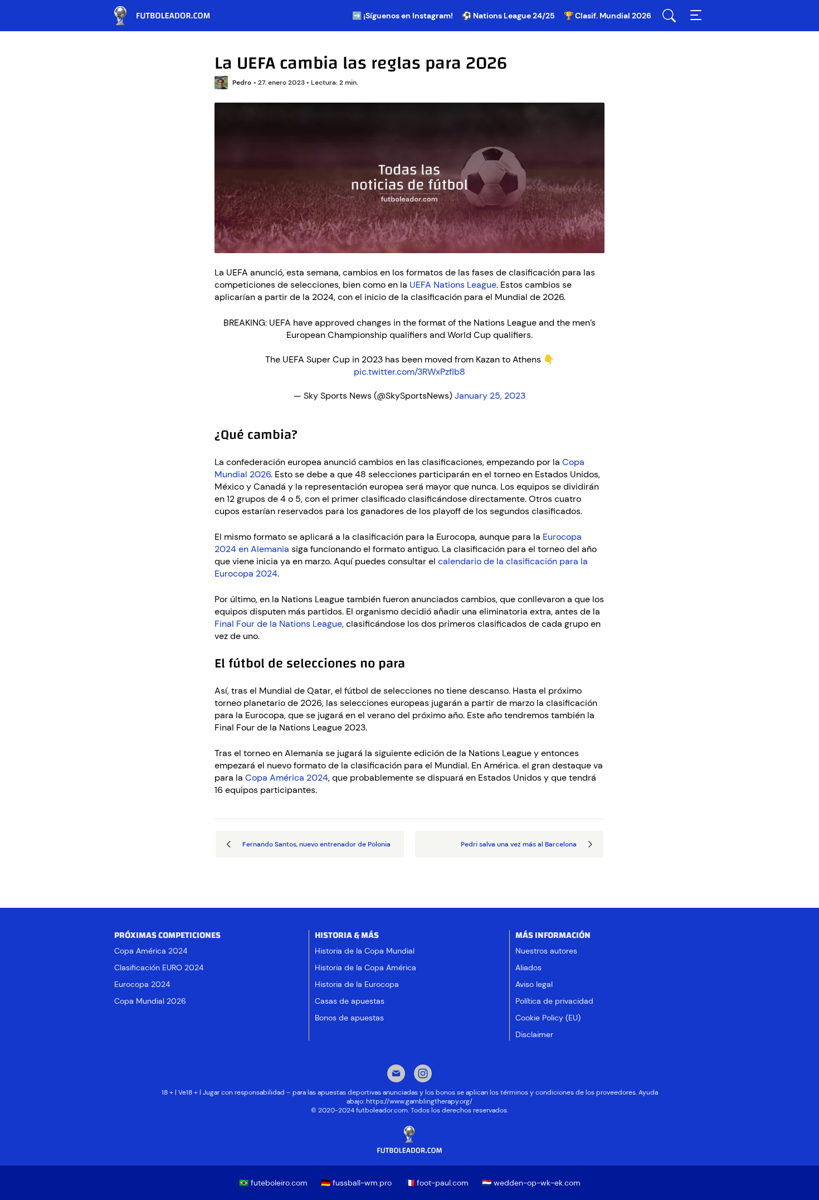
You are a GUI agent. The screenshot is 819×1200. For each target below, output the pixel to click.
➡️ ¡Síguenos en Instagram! (402, 16)
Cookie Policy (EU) (548, 1018)
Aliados (528, 967)
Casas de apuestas (349, 1001)
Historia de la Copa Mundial (365, 951)
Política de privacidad (554, 1001)
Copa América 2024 (286, 777)
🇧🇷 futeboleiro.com (273, 1183)
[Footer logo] (409, 1140)
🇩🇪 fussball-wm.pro (356, 1183)
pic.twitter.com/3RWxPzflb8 (409, 372)
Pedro (241, 82)
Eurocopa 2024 (142, 984)
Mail (396, 1074)
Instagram (423, 1074)
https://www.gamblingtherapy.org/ (419, 1101)
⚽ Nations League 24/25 (508, 16)
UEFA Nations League (453, 285)
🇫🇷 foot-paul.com (437, 1183)
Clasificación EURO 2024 (158, 967)
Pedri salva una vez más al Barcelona (519, 844)
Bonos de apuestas (349, 1018)
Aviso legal (534, 984)
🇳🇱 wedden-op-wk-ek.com (531, 1183)
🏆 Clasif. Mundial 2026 (607, 16)
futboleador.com (170, 15)
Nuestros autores (546, 951)
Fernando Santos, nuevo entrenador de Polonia (316, 844)
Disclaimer (534, 1034)
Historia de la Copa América (365, 967)
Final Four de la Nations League (278, 624)
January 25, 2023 (490, 395)
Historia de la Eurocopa (357, 984)
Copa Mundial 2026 (150, 1001)
